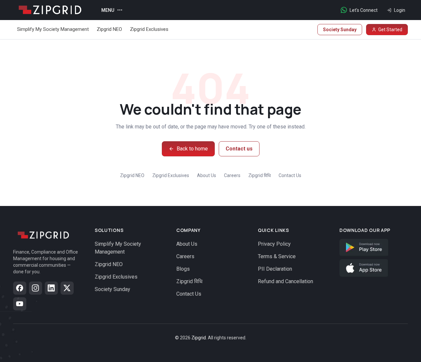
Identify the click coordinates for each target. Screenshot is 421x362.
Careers (232, 175)
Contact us (239, 149)
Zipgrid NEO (109, 29)
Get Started (390, 29)
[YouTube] (19, 303)
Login (399, 10)
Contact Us (290, 175)
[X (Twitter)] (67, 288)
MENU (107, 10)
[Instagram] (35, 288)
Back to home (192, 149)
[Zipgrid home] (49, 10)
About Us (206, 175)
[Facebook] (19, 288)
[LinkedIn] (51, 288)
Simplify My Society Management (53, 29)
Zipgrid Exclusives (149, 29)
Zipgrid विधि (259, 175)
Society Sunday (340, 29)
